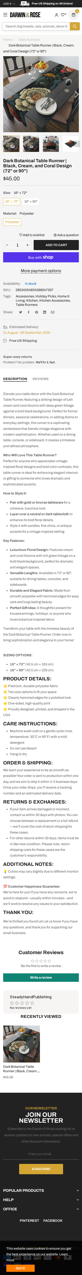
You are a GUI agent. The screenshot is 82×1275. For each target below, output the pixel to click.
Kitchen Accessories (54, 300)
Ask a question (68, 235)
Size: (15, 193)
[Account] (56, 15)
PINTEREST (29, 1220)
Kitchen (32, 300)
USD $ (7, 3)
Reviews (41, 379)
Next (77, 144)
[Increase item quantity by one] (27, 245)
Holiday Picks (46, 296)
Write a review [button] (41, 977)
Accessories (25, 296)
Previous (4, 144)
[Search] (75, 26)
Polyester (12, 222)
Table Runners (27, 304)
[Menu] (5, 15)
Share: (8, 312)
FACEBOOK (52, 1220)
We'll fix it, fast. (46, 362)
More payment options (41, 270)
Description (15, 379)
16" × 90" (30, 201)
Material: (18, 213)
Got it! (20, 1268)
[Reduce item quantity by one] (7, 245)
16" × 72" (11, 201)
